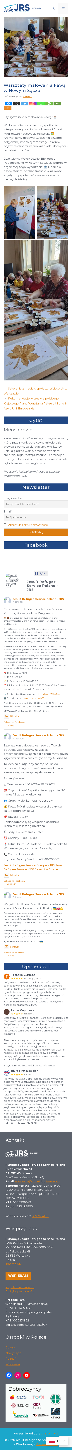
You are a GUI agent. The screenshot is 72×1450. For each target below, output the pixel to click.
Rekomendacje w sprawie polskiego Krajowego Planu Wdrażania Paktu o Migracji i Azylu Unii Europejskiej (35, 403)
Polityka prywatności (20, 1291)
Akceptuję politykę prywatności (28, 525)
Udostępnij (12, 725)
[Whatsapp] (41, 103)
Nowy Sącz (13, 1353)
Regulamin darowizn (20, 1287)
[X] (16, 103)
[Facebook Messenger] (8, 103)
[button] (53, 8)
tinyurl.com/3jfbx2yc (48, 694)
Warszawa (13, 1364)
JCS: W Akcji (40, 1216)
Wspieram (18, 1275)
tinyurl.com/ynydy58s (33, 698)
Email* (8, 511)
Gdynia (10, 1347)
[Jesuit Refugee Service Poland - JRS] (13, 581)
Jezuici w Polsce (46, 869)
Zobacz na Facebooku (14, 722)
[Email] (57, 103)
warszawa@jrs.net (27, 1181)
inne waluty (13, 1264)
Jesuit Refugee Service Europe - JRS (29, 865)
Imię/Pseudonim (14, 498)
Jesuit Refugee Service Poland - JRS (38, 599)
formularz (53, 1181)
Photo (14, 716)
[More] (7, 108)
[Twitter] (24, 103)
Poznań (11, 1358)
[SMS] (49, 103)
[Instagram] (33, 103)
